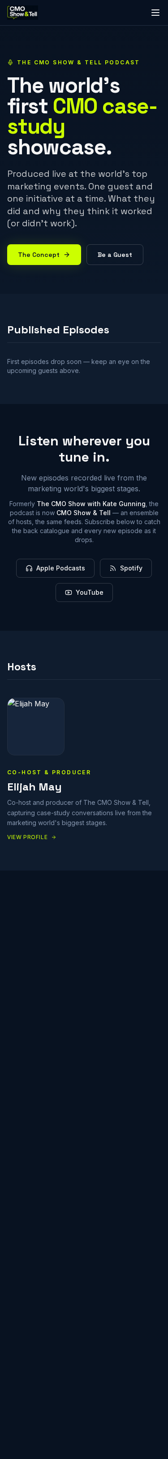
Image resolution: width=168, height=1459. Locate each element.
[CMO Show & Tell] (22, 12)
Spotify (131, 568)
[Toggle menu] (155, 12)
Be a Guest (115, 255)
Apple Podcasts (60, 568)
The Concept (39, 255)
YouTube (89, 592)
